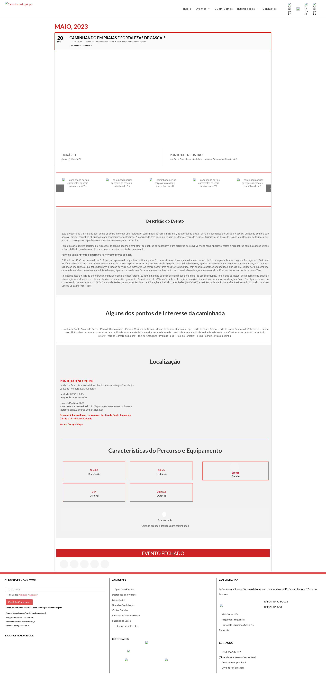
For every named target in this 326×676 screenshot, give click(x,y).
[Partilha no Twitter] (74, 564)
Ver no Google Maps (71, 424)
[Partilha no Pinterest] (94, 564)
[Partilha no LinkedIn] (84, 564)
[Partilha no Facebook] (64, 564)
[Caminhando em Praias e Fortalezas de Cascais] (77, 188)
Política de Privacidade (28, 595)
